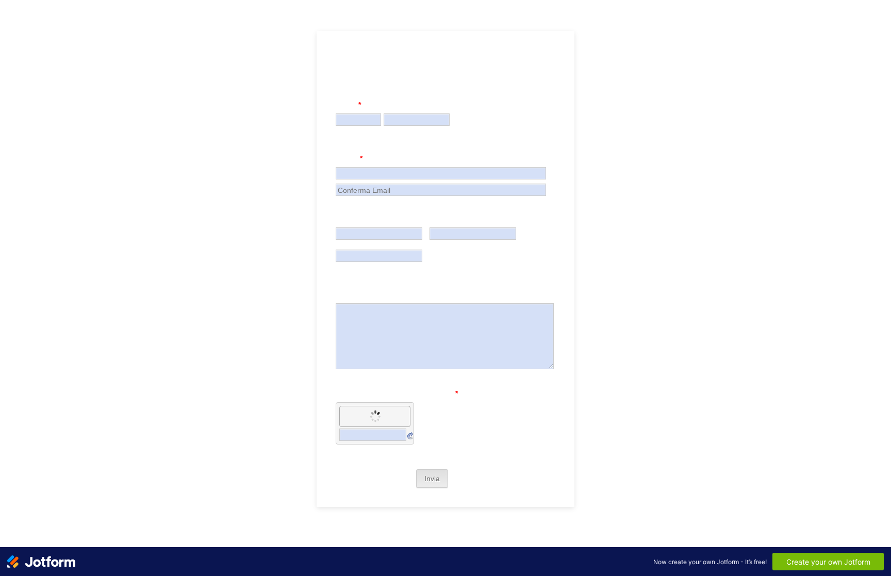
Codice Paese (353, 244)
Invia (432, 478)
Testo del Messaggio (372, 294)
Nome (348, 105)
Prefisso (440, 244)
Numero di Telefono (370, 219)
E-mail (349, 158)
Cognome (396, 130)
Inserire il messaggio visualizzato (397, 393)
